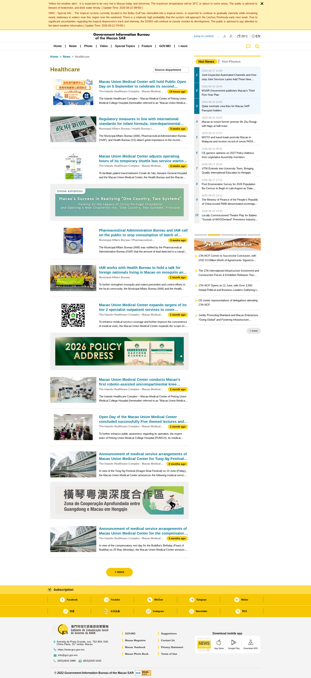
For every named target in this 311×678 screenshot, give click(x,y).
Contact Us (168, 640)
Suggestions (169, 633)
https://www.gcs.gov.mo (71, 649)
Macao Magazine (135, 640)
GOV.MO (130, 633)
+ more (201, 330)
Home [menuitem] (58, 46)
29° (244, 36)
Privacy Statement (172, 647)
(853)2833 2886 (66, 660)
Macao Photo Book (136, 653)
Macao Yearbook (135, 647)
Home (54, 56)
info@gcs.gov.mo (68, 655)
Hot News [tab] (206, 61)
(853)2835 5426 (92, 660)
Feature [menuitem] (147, 46)
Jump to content (203, 36)
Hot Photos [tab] (231, 61)
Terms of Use (169, 653)
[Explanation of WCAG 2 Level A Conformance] (143, 672)
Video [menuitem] (104, 46)
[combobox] (171, 70)
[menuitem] (72, 46)
